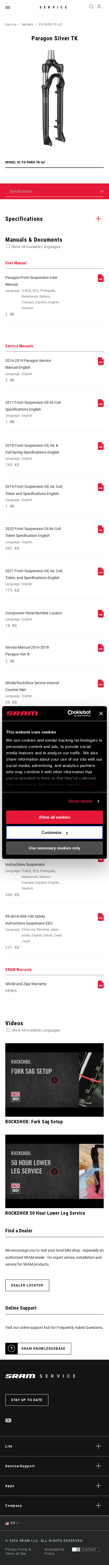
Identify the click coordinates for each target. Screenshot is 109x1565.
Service (54, 7)
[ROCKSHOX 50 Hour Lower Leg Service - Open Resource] (54, 1171)
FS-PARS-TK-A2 (50, 24)
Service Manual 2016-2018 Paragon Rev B (27, 654)
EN (12, 1523)
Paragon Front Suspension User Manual (32, 296)
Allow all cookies (54, 817)
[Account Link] (99, 8)
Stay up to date (27, 1400)
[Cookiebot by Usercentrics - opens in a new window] (69, 713)
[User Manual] (101, 281)
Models (27, 24)
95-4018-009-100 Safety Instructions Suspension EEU (33, 932)
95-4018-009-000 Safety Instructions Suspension (32, 876)
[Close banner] (101, 713)
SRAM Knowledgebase (43, 1348)
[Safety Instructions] (101, 861)
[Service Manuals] (101, 364)
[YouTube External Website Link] (8, 1421)
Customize (51, 832)
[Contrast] (76, 1549)
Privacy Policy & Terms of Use (18, 1552)
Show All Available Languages (35, 247)
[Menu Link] (7, 8)
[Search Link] (91, 8)
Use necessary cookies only (54, 848)
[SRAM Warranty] (101, 987)
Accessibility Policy (55, 1552)
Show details (81, 801)
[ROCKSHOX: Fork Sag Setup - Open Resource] (54, 1080)
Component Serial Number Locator (33, 619)
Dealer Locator (27, 1285)
